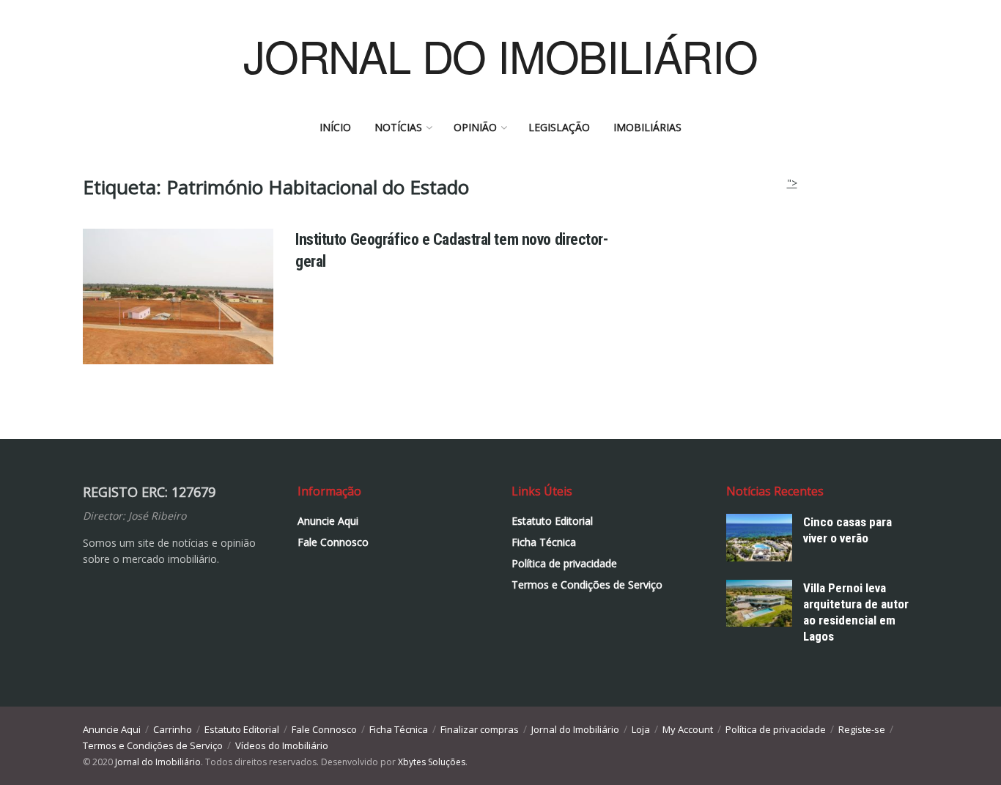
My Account (687, 729)
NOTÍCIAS (398, 127)
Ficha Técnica (543, 542)
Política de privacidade (564, 563)
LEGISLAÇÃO (559, 127)
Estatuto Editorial (552, 521)
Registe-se (861, 729)
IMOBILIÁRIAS (647, 127)
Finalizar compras (479, 729)
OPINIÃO (475, 127)
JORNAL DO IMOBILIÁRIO (500, 55)
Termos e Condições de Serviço (586, 584)
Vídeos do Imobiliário (281, 745)
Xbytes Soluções (431, 762)
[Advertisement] (792, 283)
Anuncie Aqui (328, 521)
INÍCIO (335, 127)
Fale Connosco (333, 542)
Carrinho (172, 729)
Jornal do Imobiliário (575, 729)
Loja (641, 729)
